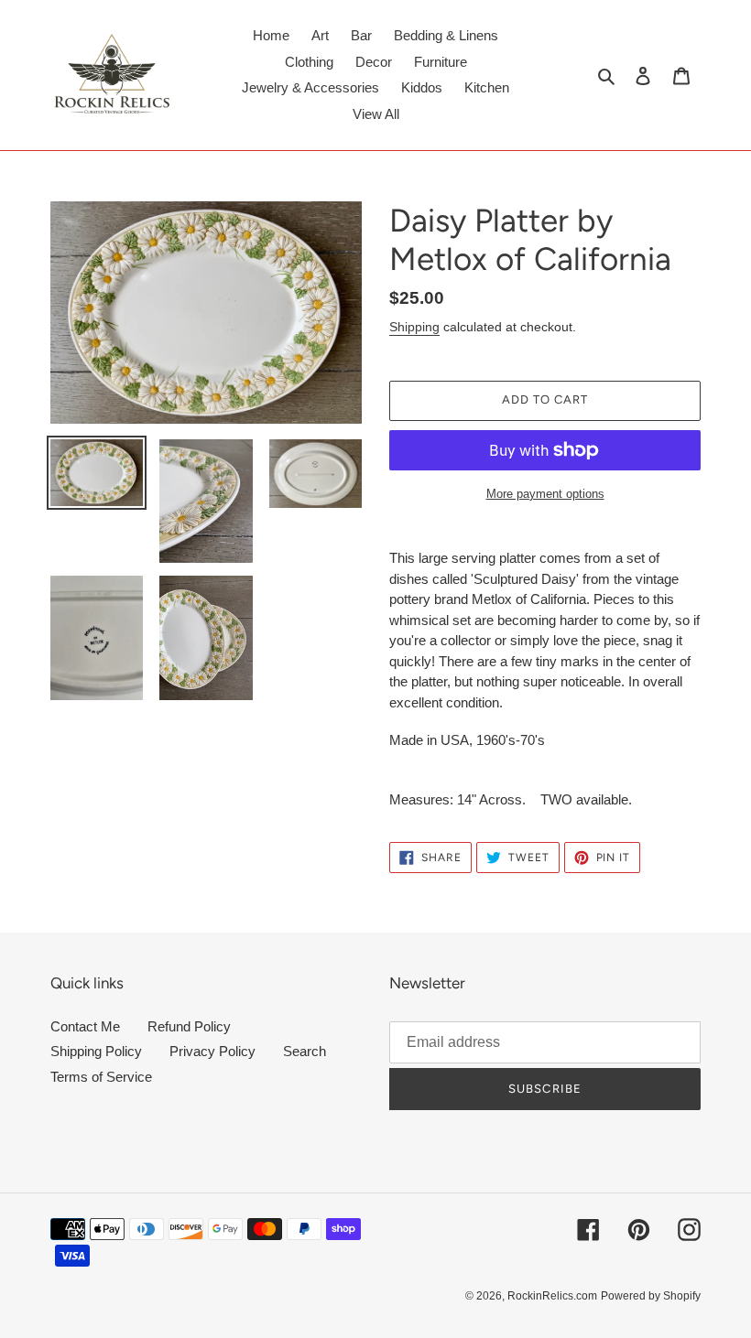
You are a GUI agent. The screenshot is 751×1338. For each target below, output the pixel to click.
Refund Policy (189, 1026)
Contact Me (85, 1026)
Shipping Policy (96, 1051)
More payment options (545, 494)
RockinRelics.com (552, 1295)
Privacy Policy (212, 1051)
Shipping (414, 326)
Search (304, 1051)
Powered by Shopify (651, 1295)
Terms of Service (101, 1076)
